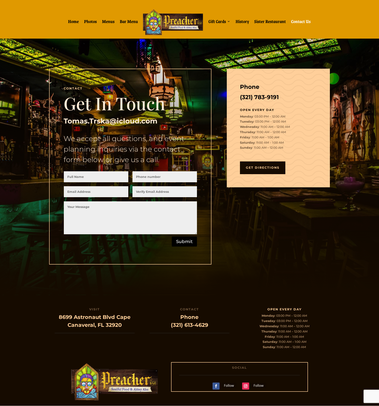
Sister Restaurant (270, 22)
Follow (229, 385)
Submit (184, 241)
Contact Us (301, 22)
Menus (108, 22)
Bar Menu (129, 22)
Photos (90, 22)
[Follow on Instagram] (245, 386)
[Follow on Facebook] (216, 386)
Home (73, 22)
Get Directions (262, 168)
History (242, 22)
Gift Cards (217, 22)
